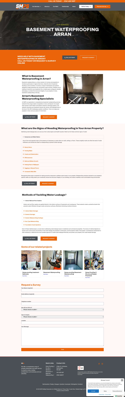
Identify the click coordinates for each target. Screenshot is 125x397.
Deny (105, 391)
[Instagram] (102, 364)
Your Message (25, 326)
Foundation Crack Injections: (33, 224)
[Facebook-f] (99, 364)
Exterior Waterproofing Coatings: (34, 218)
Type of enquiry (25, 314)
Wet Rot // (48, 370)
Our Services (35, 6)
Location (23, 320)
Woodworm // (49, 371)
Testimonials (65, 6)
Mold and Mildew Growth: (31, 161)
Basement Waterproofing (51, 272)
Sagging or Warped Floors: (32, 168)
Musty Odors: (28, 147)
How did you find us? (26, 307)
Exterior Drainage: (30, 214)
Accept (93, 391)
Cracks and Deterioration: (31, 154)
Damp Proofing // (50, 366)
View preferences (117, 391)
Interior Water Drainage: (31, 211)
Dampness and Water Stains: (32, 137)
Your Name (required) (27, 288)
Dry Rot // (48, 368)
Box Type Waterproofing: (32, 221)
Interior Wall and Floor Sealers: (33, 200)
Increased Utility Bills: (30, 171)
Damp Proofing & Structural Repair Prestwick (91, 274)
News (74, 6)
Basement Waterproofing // (50, 374)
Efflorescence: (28, 157)
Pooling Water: (28, 150)
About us (46, 6)
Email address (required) (27, 294)
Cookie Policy (101, 394)
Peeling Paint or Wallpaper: (32, 164)
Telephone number (26, 301)
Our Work (55, 6)
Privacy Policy (108, 394)
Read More (24, 275)
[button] (122, 380)
